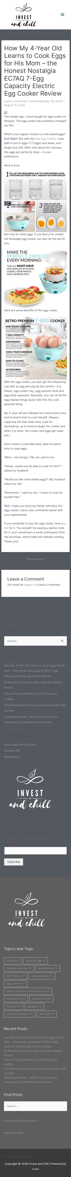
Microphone (16, 998)
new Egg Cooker (45, 138)
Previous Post (35, 559)
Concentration (42, 976)
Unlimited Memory (20, 1013)
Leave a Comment (16, 101)
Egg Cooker (16, 983)
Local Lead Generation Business (28, 991)
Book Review (48, 968)
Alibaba (13, 960)
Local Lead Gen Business (20, 744)
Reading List (12, 756)
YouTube (46, 1013)
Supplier (34, 1006)
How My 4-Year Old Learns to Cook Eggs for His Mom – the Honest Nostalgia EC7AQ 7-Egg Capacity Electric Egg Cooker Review (34, 671)
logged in (29, 584)
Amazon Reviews (19, 968)
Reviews (14, 1006)
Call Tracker (16, 976)
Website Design (13, 1132)
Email (9, 844)
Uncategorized (39, 101)
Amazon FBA (12, 750)
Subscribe (13, 861)
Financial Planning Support (21, 1120)
